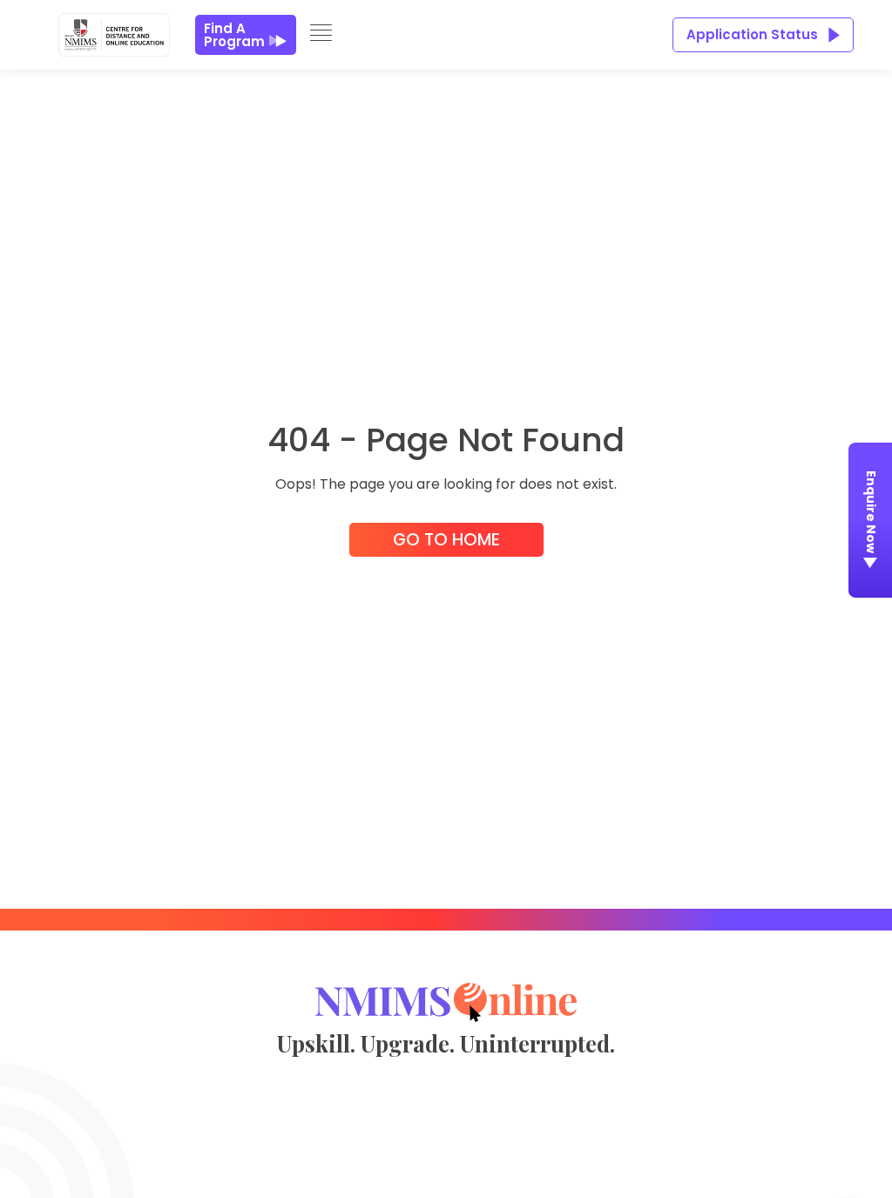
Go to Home (446, 540)
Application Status (752, 34)
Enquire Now (871, 511)
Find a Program (234, 35)
